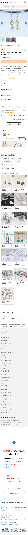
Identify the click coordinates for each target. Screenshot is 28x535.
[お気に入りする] (25, 50)
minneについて (5, 335)
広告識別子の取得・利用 (6, 422)
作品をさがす (5, 340)
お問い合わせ (5, 412)
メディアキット (14, 424)
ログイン (20, 2)
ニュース (3, 383)
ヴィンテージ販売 (6, 360)
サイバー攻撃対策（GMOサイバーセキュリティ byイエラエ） (13, 519)
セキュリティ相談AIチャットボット (8, 515)
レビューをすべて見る (14, 124)
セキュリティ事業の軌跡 (14, 524)
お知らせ (3, 401)
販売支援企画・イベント (8, 371)
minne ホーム (4, 324)
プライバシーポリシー (17, 422)
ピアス (20, 318)
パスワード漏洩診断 (5, 513)
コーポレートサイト (11, 488)
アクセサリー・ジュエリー (9, 318)
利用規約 (3, 407)
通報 (20, 45)
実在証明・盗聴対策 (5, 517)
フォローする (21, 138)
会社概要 (3, 424)
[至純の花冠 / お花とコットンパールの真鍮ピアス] (13, 112)
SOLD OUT (14, 61)
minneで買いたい (6, 337)
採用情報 (8, 424)
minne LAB (4, 368)
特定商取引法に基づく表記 (6, 420)
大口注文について (6, 395)
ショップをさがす (6, 343)
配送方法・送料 (5, 95)
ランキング (4, 345)
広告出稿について (6, 392)
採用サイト (19, 488)
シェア (4, 45)
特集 (2, 348)
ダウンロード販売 (6, 363)
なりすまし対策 (4, 524)
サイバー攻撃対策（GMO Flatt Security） (9, 522)
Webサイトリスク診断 (15, 513)
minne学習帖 (4, 380)
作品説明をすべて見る (13, 78)
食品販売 (3, 358)
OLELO (5, 49)
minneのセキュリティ (7, 410)
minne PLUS (4, 366)
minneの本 (4, 385)
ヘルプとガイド (5, 404)
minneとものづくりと (7, 377)
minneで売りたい (6, 355)
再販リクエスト (13, 45)
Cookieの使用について (18, 420)
